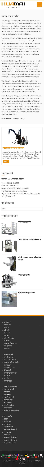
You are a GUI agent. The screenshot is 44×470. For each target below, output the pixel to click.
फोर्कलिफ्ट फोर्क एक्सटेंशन (11, 410)
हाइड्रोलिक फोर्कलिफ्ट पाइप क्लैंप (13, 148)
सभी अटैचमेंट (8, 118)
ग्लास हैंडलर (7, 365)
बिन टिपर (6, 327)
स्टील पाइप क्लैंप (8, 427)
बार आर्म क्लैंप (7, 325)
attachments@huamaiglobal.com (16, 191)
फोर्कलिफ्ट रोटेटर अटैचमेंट (11, 362)
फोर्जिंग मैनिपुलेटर (9, 338)
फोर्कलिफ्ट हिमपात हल (10, 343)
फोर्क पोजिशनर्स (8, 354)
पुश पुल (6, 419)
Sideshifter (7, 424)
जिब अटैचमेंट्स (8, 346)
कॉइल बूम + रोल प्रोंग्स (10, 440)
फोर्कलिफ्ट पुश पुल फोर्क (24, 222)
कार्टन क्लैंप (7, 333)
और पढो (6, 161)
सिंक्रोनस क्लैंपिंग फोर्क (10, 429)
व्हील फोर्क (7, 375)
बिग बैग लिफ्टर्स (8, 408)
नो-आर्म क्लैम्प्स (8, 402)
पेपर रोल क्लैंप (8, 416)
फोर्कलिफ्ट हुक (8, 381)
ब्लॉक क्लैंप (7, 330)
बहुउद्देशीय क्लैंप (8, 400)
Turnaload (7, 432)
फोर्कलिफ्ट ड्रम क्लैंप (10, 360)
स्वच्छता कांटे (7, 421)
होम (2, 118)
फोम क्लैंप (6, 335)
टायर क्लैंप (7, 435)
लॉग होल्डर (7, 392)
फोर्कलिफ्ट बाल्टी (8, 357)
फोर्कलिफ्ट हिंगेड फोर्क (24, 275)
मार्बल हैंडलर (7, 395)
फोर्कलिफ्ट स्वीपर (9, 405)
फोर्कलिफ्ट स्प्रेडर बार (10, 373)
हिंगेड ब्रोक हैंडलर (9, 368)
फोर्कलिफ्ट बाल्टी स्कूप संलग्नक (26, 293)
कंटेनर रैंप (6, 349)
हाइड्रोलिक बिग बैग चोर (10, 387)
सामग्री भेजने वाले (9, 397)
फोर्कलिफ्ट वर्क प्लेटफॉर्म (10, 437)
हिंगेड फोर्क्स (7, 370)
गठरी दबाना (7, 322)
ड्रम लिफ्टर (7, 378)
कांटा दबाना (7, 341)
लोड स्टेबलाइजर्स (9, 389)
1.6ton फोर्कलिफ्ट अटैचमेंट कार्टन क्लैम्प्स (29, 240)
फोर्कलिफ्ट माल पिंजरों (10, 443)
